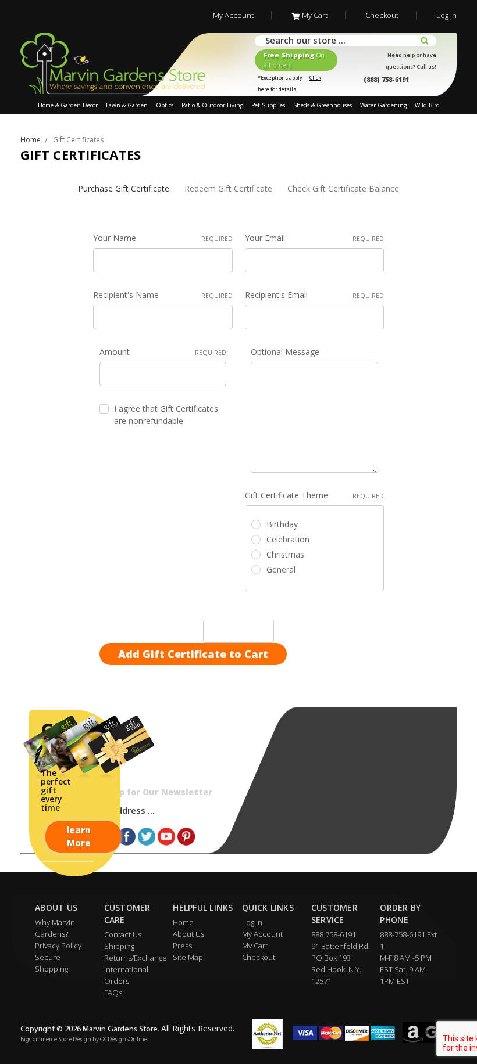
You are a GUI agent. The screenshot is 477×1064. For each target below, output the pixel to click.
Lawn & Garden (127, 105)
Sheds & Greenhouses (322, 105)
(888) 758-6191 (386, 79)
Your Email (315, 237)
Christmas (285, 554)
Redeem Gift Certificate (228, 188)
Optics (164, 105)
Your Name (163, 237)
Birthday (282, 524)
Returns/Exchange (135, 957)
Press (182, 945)
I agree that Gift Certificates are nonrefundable (166, 414)
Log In (446, 15)
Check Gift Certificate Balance (343, 188)
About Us (188, 934)
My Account (233, 15)
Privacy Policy (58, 945)
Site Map (188, 957)
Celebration (287, 539)
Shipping (119, 946)
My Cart (315, 15)
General (281, 569)
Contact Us (122, 934)
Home (183, 922)
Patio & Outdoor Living (212, 105)
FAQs (113, 992)
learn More (78, 836)
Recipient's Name (163, 294)
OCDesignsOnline (123, 1040)
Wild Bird (427, 105)
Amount (163, 351)
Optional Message (285, 351)
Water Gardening (383, 105)
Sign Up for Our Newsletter (151, 791)
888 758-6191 (333, 934)
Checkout (381, 15)
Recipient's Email (315, 294)
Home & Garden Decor (68, 105)
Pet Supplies (268, 105)
